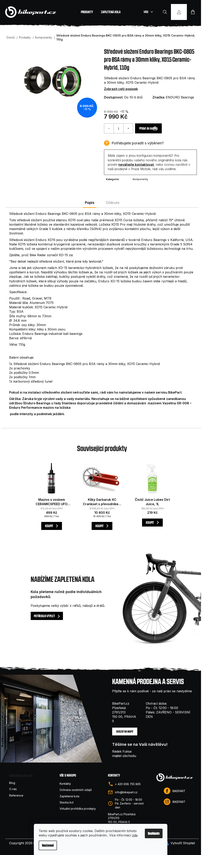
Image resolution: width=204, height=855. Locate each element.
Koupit (49, 526)
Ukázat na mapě (124, 731)
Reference (16, 795)
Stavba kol (67, 802)
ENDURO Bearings (180, 97)
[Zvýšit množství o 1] (128, 128)
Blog (12, 783)
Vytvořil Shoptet (183, 843)
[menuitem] (87, 12)
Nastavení (48, 845)
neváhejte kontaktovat (136, 165)
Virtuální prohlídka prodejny (78, 808)
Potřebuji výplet (45, 616)
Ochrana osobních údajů (76, 790)
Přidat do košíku (148, 128)
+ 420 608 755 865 (128, 784)
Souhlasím (154, 833)
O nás (13, 789)
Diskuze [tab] (112, 202)
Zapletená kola (69, 796)
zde (134, 835)
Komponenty (140, 179)
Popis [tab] (89, 202)
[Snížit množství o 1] (109, 128)
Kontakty (65, 783)
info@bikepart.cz (126, 792)
